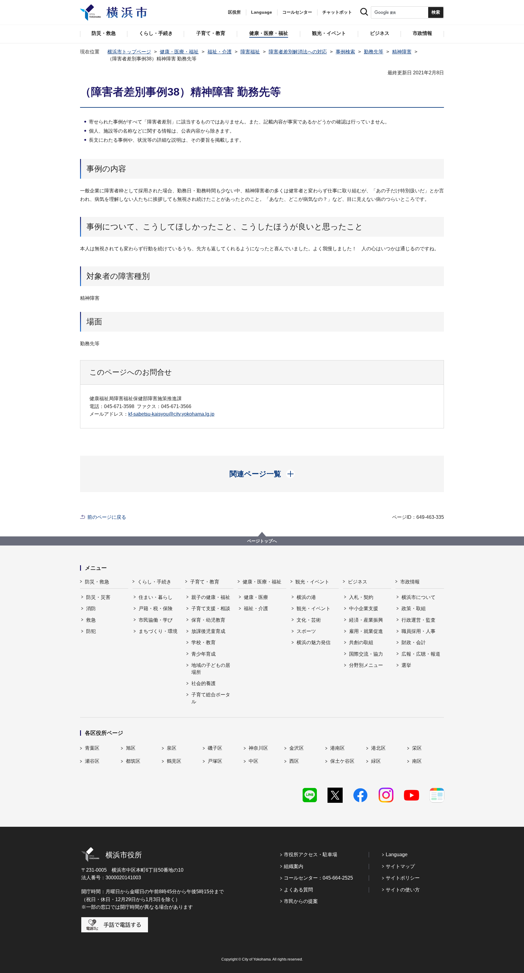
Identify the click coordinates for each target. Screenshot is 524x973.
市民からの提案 (301, 901)
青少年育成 (203, 654)
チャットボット (337, 12)
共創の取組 (361, 642)
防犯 (91, 631)
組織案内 (293, 866)
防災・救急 (97, 581)
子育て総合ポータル (210, 698)
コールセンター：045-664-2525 (318, 877)
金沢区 (296, 748)
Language (397, 854)
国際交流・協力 (366, 654)
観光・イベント (312, 581)
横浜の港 (306, 597)
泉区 (171, 748)
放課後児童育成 (208, 631)
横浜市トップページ (129, 51)
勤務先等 (373, 51)
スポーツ (306, 631)
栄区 (417, 748)
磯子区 (215, 748)
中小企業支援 (363, 608)
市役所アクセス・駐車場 (310, 854)
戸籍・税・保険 (156, 608)
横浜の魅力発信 (314, 642)
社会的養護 (203, 683)
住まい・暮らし (156, 597)
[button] (262, 474)
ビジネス (357, 581)
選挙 (406, 665)
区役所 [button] (234, 12)
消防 (91, 608)
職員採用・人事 (418, 631)
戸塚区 (215, 761)
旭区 (131, 748)
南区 (417, 761)
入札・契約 (361, 597)
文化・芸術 (309, 620)
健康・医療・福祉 (179, 51)
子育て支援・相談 (210, 608)
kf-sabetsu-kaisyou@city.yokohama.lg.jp (171, 414)
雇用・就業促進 (366, 631)
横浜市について (418, 597)
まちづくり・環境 (158, 631)
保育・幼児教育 (208, 620)
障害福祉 (250, 51)
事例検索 (345, 51)
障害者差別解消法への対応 (298, 51)
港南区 (337, 748)
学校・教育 (203, 642)
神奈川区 (258, 748)
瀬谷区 (92, 761)
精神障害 (401, 51)
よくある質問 (298, 889)
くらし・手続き (154, 581)
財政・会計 (413, 642)
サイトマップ (400, 866)
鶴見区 (174, 761)
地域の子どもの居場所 (210, 668)
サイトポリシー (403, 877)
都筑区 (133, 761)
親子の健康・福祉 (210, 597)
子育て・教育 (204, 581)
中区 (253, 761)
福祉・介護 (219, 51)
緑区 (376, 761)
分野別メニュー (366, 665)
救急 (91, 620)
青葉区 (92, 748)
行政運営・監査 (418, 620)
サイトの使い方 (403, 889)
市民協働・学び (156, 620)
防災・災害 (98, 597)
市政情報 (410, 581)
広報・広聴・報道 (420, 654)
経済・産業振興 (366, 620)
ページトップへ (262, 541)
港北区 (378, 748)
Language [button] (261, 12)
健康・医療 (256, 597)
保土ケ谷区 (342, 761)
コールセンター (297, 12)
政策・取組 (413, 608)
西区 (294, 761)
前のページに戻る (106, 517)
